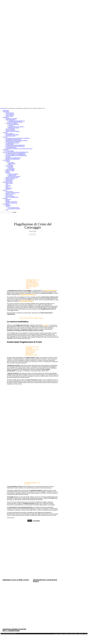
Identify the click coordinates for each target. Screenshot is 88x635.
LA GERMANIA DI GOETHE (12, 142)
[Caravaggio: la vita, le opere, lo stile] (16, 556)
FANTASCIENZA (10, 166)
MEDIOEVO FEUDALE (13, 127)
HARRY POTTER (12, 175)
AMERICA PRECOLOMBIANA (13, 131)
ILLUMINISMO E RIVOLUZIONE (13, 139)
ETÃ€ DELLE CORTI (10, 135)
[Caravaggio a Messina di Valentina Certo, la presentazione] (16, 605)
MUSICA (5, 190)
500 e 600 (5, 132)
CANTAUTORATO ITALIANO (12, 192)
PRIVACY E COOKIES (73, 633)
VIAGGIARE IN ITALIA (13, 207)
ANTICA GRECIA (10, 115)
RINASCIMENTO (10, 133)
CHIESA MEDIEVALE (11, 119)
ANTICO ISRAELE (10, 114)
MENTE (7, 200)
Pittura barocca (32, 234)
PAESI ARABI (9, 187)
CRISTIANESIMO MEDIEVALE (15, 122)
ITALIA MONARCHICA (11, 147)
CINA (7, 184)
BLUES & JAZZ (9, 191)
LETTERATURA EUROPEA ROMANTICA (15, 145)
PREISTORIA (6, 110)
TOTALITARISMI (10, 150)
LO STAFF (56, 633)
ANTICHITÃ (6, 111)
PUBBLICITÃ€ (80, 633)
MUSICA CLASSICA (10, 193)
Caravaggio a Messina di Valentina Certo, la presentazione (14, 629)
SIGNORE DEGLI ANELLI (14, 176)
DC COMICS (11, 162)
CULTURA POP (6, 160)
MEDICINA (8, 199)
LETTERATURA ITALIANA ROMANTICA (15, 146)
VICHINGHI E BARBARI (11, 118)
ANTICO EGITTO (10, 112)
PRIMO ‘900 (6, 149)
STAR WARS (11, 168)
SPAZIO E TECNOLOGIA (11, 202)
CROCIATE (10, 125)
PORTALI (85, 633)
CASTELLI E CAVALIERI (11, 123)
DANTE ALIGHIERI (10, 129)
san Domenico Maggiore (26, 301)
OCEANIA (8, 156)
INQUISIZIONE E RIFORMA (12, 134)
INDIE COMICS (11, 163)
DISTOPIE (10, 167)
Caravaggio (45, 325)
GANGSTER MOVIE (10, 169)
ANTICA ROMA (9, 116)
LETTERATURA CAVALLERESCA (16, 126)
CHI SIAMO (61, 633)
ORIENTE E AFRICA (8, 182)
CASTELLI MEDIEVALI (13, 124)
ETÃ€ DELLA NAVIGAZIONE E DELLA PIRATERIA (18, 138)
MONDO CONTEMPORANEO (12, 159)
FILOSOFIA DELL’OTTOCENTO (13, 141)
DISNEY (8, 171)
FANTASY (8, 172)
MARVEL (10, 164)
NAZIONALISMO (10, 144)
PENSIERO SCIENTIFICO (11, 201)
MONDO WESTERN (10, 178)
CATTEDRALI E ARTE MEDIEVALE (16, 120)
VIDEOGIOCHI (9, 181)
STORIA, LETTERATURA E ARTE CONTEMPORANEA (15, 152)
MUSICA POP (9, 194)
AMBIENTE (8, 205)
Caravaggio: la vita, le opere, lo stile (15, 580)
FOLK (7, 209)
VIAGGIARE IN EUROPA (14, 208)
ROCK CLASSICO (10, 196)
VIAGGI (7, 206)
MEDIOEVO (6, 117)
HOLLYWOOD (9, 179)
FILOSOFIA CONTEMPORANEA (13, 157)
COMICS (8, 161)
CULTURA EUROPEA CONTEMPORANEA (15, 154)
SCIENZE (5, 198)
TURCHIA (8, 189)
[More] (53, 527)
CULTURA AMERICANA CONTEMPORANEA (16, 155)
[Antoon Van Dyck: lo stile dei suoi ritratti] (47, 556)
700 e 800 (5, 137)
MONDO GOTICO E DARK (12, 177)
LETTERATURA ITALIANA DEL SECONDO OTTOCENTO (19, 148)
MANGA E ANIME (10, 170)
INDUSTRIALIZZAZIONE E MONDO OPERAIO (17, 140)
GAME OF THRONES (13, 174)
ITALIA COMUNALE (10, 130)
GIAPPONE (8, 185)
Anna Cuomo (32, 231)
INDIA (7, 186)
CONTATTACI (66, 633)
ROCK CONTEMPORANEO (12, 197)
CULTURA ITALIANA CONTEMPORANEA (15, 153)
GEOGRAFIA (6, 204)
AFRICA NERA (9, 183)
